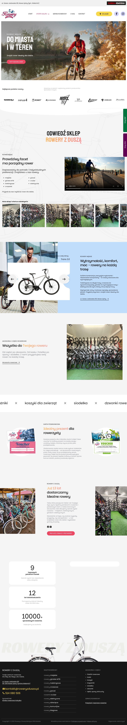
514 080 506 (12, 693)
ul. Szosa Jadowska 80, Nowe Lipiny (93, 299)
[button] (13, 279)
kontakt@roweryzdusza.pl (22, 689)
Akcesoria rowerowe (9, 362)
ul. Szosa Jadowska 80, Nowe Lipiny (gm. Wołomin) (20, 3)
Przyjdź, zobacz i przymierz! (61, 533)
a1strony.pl (121, 721)
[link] (116, 3)
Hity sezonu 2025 (16, 62)
